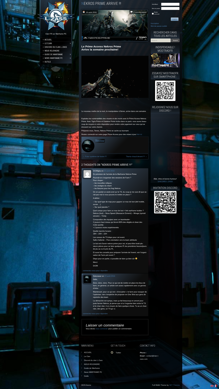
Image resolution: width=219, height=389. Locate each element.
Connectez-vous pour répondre (95, 271)
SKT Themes (174, 385)
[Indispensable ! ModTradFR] (165, 67)
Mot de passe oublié (159, 26)
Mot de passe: (156, 8)
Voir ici (139, 134)
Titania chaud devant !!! (136, 156)
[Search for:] (161, 40)
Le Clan (48, 43)
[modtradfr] (165, 90)
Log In (174, 19)
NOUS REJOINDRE (52, 51)
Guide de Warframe (54, 54)
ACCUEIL (48, 40)
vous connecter (102, 329)
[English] (212, 386)
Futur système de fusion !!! (95, 156)
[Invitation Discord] (165, 202)
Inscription (155, 23)
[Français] (215, 386)
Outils (48, 62)
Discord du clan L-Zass (56, 47)
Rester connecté (156, 13)
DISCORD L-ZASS (165, 181)
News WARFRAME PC (54, 58)
